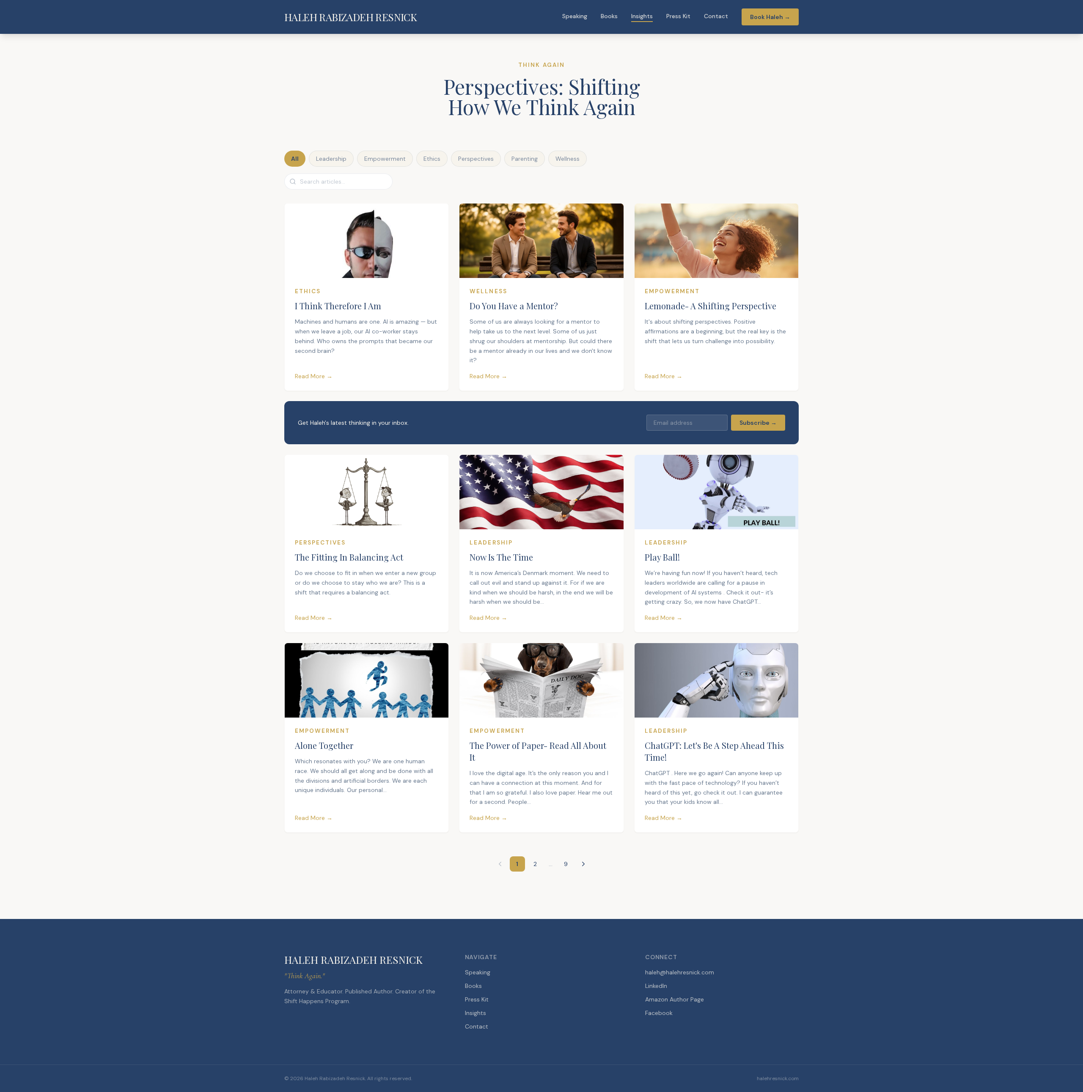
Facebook (659, 1013)
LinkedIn (656, 986)
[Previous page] (500, 864)
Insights (642, 16)
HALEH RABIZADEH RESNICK (350, 17)
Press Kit (678, 16)
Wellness (567, 158)
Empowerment (385, 158)
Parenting (524, 158)
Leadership (331, 158)
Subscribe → (758, 422)
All (295, 158)
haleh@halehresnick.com (679, 972)
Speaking (574, 16)
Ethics (431, 158)
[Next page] (583, 864)
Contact (716, 16)
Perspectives (476, 158)
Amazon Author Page (674, 999)
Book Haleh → (770, 17)
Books (609, 16)
